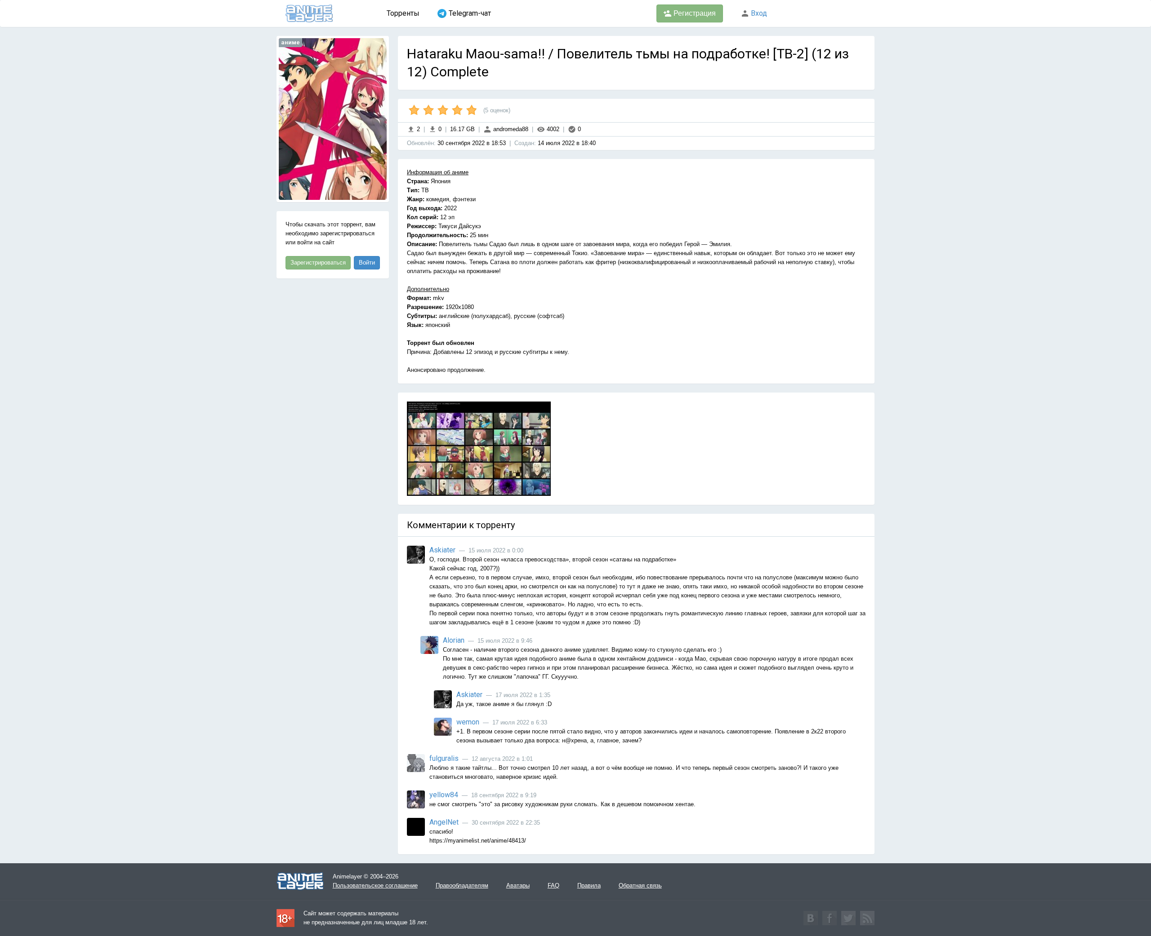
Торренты (403, 13)
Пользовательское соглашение (375, 885)
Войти (367, 262)
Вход (758, 13)
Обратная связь (640, 885)
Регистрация (694, 13)
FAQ (553, 885)
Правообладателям (462, 885)
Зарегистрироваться (318, 262)
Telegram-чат (470, 13)
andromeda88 (509, 129)
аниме (290, 42)
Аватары (518, 885)
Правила (589, 885)
